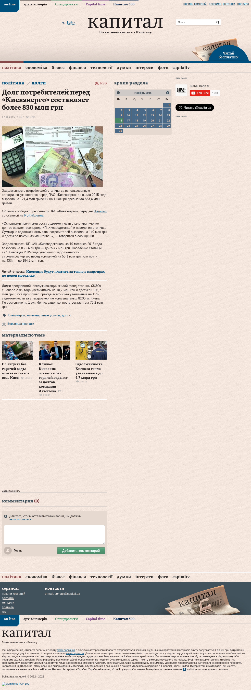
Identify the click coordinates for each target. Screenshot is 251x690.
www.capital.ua (66, 650)
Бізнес (58, 68)
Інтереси (144, 68)
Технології (101, 68)
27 (152, 125)
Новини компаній (195, 4)
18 (136, 120)
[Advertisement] (54, 445)
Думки (124, 68)
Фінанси (77, 68)
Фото (163, 68)
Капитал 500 (124, 4)
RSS (103, 83)
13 (152, 115)
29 (168, 125)
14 (160, 115)
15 (168, 115)
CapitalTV (181, 68)
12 (144, 115)
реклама (215, 4)
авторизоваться (20, 519)
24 (128, 125)
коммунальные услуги (43, 315)
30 (120, 131)
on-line (9, 4)
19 (144, 120)
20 (152, 120)
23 (120, 125)
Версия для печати (20, 323)
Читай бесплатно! (228, 55)
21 (160, 120)
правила (243, 4)
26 (144, 125)
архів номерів (35, 4)
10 (128, 115)
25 (136, 125)
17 (128, 120)
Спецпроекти (66, 4)
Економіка (36, 68)
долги (66, 315)
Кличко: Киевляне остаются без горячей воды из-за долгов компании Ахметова (53, 378)
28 (160, 125)
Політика (11, 68)
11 (136, 115)
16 (120, 120)
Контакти (229, 4)
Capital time (95, 4)
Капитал (100, 211)
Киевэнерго (16, 315)
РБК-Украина (33, 215)
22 (168, 120)
